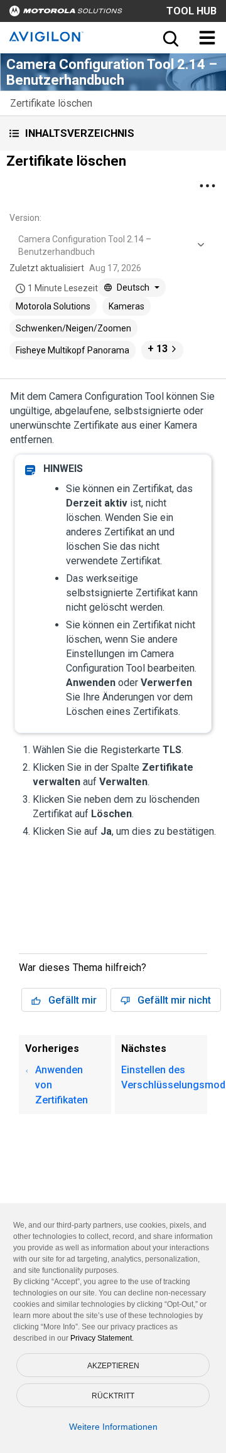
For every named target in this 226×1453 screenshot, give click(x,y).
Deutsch (133, 287)
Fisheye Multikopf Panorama (72, 350)
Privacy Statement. (102, 1338)
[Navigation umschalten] (207, 37)
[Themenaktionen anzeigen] (207, 185)
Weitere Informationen (113, 1427)
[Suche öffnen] (169, 37)
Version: (25, 218)
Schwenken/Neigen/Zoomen (73, 328)
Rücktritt (113, 1395)
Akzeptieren (113, 1365)
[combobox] (109, 245)
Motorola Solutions (53, 306)
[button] (113, 133)
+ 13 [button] (158, 349)
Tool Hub (191, 11)
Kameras (126, 306)
